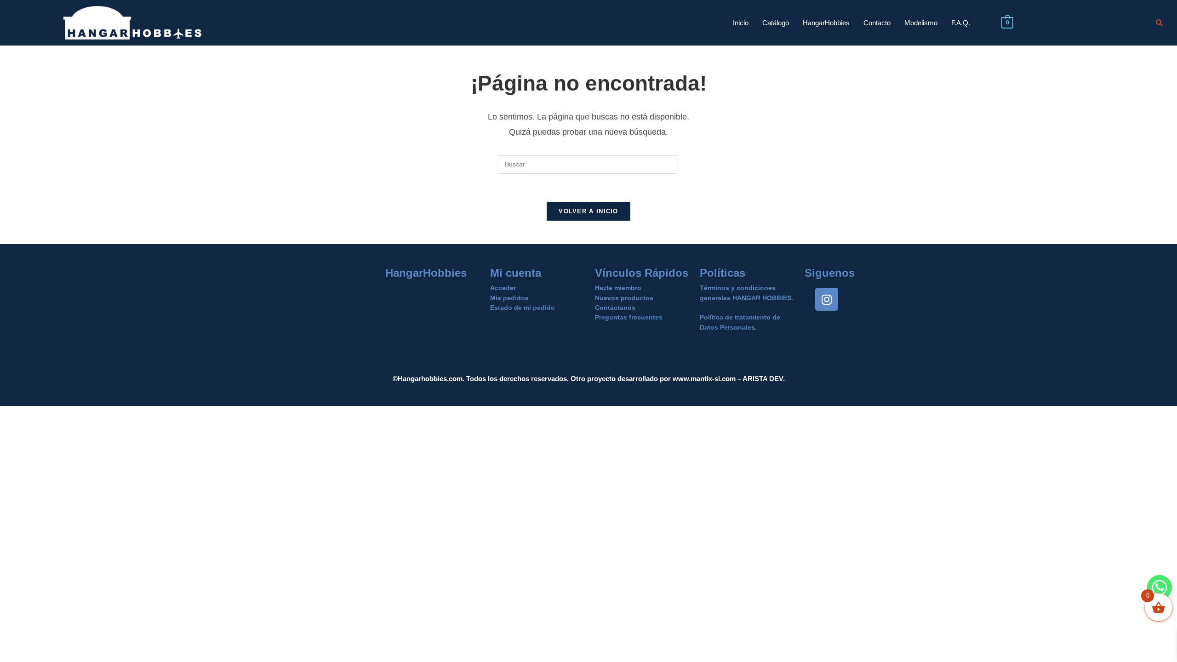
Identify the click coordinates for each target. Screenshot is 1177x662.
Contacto (877, 23)
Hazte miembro (618, 287)
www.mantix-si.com (704, 378)
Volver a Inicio (588, 211)
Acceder (503, 287)
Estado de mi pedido (522, 307)
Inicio (740, 23)
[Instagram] (826, 299)
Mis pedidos (509, 298)
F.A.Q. (960, 23)
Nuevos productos (624, 298)
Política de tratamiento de (740, 317)
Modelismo (920, 23)
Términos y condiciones (738, 287)
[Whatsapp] (1159, 587)
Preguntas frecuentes (629, 317)
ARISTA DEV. (763, 378)
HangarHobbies (826, 23)
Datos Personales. (728, 327)
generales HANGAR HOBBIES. (746, 298)
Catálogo (775, 23)
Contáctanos (615, 307)
